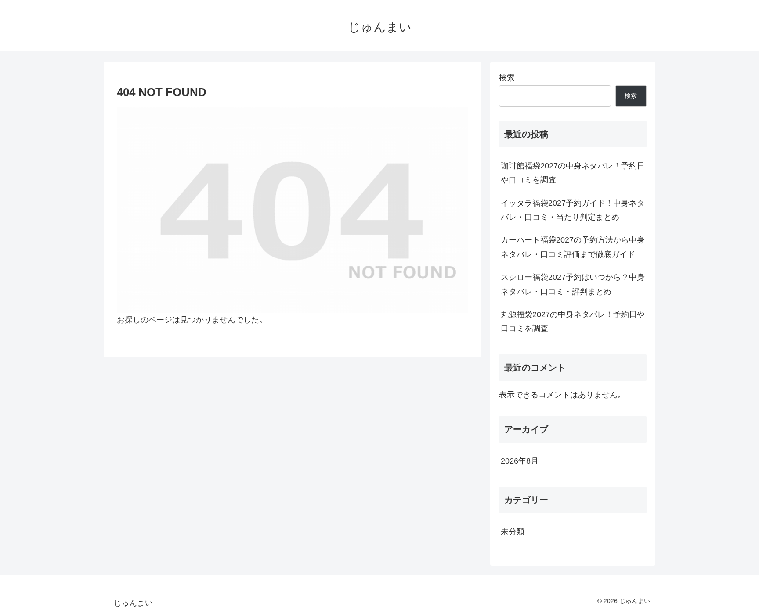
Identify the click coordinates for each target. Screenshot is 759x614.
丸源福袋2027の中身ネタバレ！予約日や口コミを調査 (573, 321)
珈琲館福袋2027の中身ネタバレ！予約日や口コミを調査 (573, 172)
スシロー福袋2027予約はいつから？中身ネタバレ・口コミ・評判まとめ (573, 284)
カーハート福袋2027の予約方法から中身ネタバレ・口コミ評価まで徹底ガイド (573, 247)
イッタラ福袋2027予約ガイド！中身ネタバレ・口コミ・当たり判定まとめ (573, 210)
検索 (507, 77)
